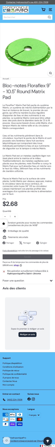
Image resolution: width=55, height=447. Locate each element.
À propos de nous (11, 377)
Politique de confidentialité (15, 374)
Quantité (7, 211)
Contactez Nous (10, 381)
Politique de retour (11, 370)
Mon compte (8, 385)
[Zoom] (50, 73)
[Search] (49, 17)
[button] (47, 445)
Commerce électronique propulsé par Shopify (23, 441)
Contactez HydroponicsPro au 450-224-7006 (27, 2)
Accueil (6, 79)
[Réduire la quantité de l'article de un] (5, 216)
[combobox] (27, 17)
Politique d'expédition (12, 363)
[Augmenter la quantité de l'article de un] (15, 216)
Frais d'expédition (10, 250)
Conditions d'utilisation (13, 367)
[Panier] (43, 9)
